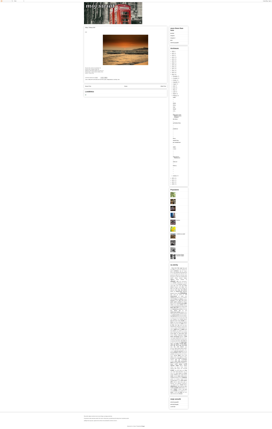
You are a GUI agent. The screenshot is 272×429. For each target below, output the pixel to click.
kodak (171, 319)
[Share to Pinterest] (106, 77)
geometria (180, 302)
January (175, 175)
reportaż (172, 365)
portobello (172, 358)
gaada (182, 300)
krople (182, 320)
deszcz (183, 287)
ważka (176, 383)
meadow (185, 330)
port (181, 357)
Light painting (184, 326)
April (174, 92)
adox (171, 269)
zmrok (186, 392)
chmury (177, 279)
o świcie (174, 149)
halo (171, 306)
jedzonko (174, 315)
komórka (181, 319)
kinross (177, 317)
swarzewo (176, 374)
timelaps (182, 379)
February (175, 95)
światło (171, 376)
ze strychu (175, 392)
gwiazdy (181, 304)
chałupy (185, 278)
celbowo (176, 278)
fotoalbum (185, 299)
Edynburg (183, 293)
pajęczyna (176, 351)
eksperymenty (173, 296)
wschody (115, 79)
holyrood (174, 309)
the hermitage (177, 379)
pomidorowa (175, 128)
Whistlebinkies (184, 383)
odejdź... (174, 147)
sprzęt (185, 371)
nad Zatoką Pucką (177, 123)
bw (177, 276)
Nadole (171, 338)
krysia (186, 320)
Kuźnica (185, 322)
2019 (173, 65)
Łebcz (176, 325)
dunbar (171, 291)
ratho (186, 362)
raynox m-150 (173, 364)
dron (182, 290)
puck (177, 362)
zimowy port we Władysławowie (176, 157)
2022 (173, 59)
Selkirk (178, 370)
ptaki (171, 362)
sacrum (182, 367)
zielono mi (175, 161)
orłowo (186, 349)
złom (183, 392)
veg (186, 382)
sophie (171, 371)
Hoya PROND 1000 (175, 310)
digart (171, 288)
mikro (177, 333)
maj (180, 329)
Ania (186, 269)
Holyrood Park (179, 309)
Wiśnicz (185, 384)
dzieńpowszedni (179, 291)
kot (173, 320)
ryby (175, 367)
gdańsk (171, 302)
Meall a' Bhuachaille (174, 332)
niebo (182, 342)
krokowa (179, 320)
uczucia (179, 380)
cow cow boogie (175, 284)
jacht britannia (177, 313)
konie (171, 320)
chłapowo (172, 279)
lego (178, 325)
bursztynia (172, 276)
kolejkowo (175, 319)
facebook (172, 33)
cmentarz (174, 282)
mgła (175, 333)
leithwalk (172, 326)
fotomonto (172, 300)
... (173, 99)
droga (179, 290)
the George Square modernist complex (180, 255)
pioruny (171, 355)
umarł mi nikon (176, 382)
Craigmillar (180, 284)
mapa (177, 330)
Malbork (174, 330)
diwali (174, 288)
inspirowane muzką (175, 312)
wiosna (181, 385)
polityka (175, 356)
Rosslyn (181, 365)
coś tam (185, 282)
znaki (171, 393)
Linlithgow (176, 328)
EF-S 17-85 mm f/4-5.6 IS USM (178, 294)
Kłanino (184, 317)
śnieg (186, 370)
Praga (183, 358)
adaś (186, 268)
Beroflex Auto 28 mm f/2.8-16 (181, 272)
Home (125, 86)
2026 (173, 51)
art (182, 271)
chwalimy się (184, 279)
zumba (174, 97)
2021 (173, 61)
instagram (172, 35)
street (185, 373)
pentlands (172, 354)
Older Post (163, 86)
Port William (184, 356)
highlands (184, 307)
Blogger (143, 426)
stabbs (177, 373)
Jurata (176, 316)
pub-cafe (174, 362)
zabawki (171, 390)
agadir (173, 269)
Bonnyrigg (182, 275)
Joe (183, 315)
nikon (171, 346)
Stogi (183, 373)
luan (186, 328)
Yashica (183, 387)
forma (181, 299)
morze (171, 336)
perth (175, 354)
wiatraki (174, 384)
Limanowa (172, 328)
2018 (173, 67)
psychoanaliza (184, 361)
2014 (173, 74)
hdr (176, 306)
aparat (171, 271)
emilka (182, 296)
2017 (173, 68)
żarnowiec (185, 390)
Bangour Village (173, 272)
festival (182, 297)
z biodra (175, 389)
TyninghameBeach (173, 380)
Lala (179, 323)
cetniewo (180, 278)
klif (186, 317)
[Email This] (101, 77)
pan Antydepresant (177, 142)
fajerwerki (176, 297)
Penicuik (172, 352)
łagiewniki (176, 323)
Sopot (174, 107)
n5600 (185, 336)
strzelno (171, 374)
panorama (181, 351)
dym (174, 291)
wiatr (171, 384)
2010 (173, 184)
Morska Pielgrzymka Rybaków (180, 335)
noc (174, 347)
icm (183, 310)
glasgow (185, 302)
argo (180, 271)
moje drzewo (181, 333)
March (174, 93)
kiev (175, 317)
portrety (179, 358)
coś (182, 282)
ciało (177, 281)
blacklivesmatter (178, 273)
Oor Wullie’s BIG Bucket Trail (175, 349)
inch (186, 310)
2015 (173, 72)
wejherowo (179, 383)
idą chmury (175, 119)
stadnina (180, 373)
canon (179, 276)
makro (183, 329)
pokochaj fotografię (174, 404)
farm (179, 297)
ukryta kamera (184, 380)
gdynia (175, 302)
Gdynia (174, 103)
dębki (180, 287)
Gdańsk (174, 109)
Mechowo (179, 332)
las (171, 325)
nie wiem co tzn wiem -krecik (175, 342)
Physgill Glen (179, 354)
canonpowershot (184, 276)
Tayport (180, 377)
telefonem (184, 377)
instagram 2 (172, 38)
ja (174, 313)
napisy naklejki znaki (177, 338)
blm (177, 275)
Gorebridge (179, 303)
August (174, 84)
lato (173, 325)
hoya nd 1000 (184, 309)
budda (186, 275)
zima (118, 79)
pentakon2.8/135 (184, 352)
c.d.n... (174, 111)
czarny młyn (178, 285)
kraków (176, 320)
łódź (184, 328)
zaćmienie (179, 390)
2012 (173, 180)
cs (186, 284)
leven (181, 326)
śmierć (183, 370)
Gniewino (175, 303)
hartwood (174, 306)
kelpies (173, 317)
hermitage (180, 307)
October (175, 80)
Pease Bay (185, 351)
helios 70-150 (184, 306)
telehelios (171, 379)
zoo (173, 393)
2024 (173, 55)
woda (178, 386)
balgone (185, 271)
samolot (185, 367)
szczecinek (175, 376)
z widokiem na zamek (180, 234)
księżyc (171, 322)
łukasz (178, 329)
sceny (172, 370)
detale (186, 287)
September (175, 82)
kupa (180, 322)
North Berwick (180, 347)
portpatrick (176, 358)
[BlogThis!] (102, 77)
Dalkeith (172, 287)
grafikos (171, 304)
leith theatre (185, 325)
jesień (177, 315)
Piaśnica (185, 354)
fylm (180, 300)
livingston (180, 328)
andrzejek (183, 269)
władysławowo (110, 79)
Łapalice (185, 323)
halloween (185, 304)
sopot (174, 371)
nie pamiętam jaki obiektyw (175, 341)
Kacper (178, 316)
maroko (180, 330)
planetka (175, 355)
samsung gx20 (173, 368)
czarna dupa (172, 285)
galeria (185, 300)
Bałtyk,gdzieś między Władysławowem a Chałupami (177, 116)
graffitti (185, 303)
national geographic (174, 42)
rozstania (171, 367)
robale (177, 365)
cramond (184, 284)
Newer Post (88, 86)
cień (180, 281)
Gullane (178, 304)
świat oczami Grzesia (182, 374)
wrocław (172, 387)
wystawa (180, 387)
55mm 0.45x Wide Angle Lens (178, 268)
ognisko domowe (181, 348)
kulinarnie (177, 322)
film (178, 299)
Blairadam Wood (184, 273)
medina (182, 332)
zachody (175, 390)
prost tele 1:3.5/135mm (181, 359)
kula (174, 322)
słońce (181, 370)
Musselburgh (176, 336)
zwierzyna (180, 393)
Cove (171, 284)
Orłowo (174, 105)
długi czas (178, 288)
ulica (171, 382)
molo (186, 333)
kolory (179, 319)
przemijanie (172, 361)
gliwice (171, 303)
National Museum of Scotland (179, 339)
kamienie (181, 316)
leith (181, 325)
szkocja (179, 376)
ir (184, 312)
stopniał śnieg (176, 140)
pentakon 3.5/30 (177, 352)
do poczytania (182, 288)
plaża (105, 79)
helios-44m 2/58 (174, 307)
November (175, 78)
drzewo (174, 138)
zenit (178, 392)
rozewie (185, 365)
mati (183, 330)
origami (183, 349)
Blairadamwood (173, 275)
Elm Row (178, 220)
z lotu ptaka (184, 389)
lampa (182, 323)
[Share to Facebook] (105, 77)
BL (174, 273)
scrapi (176, 370)
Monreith (171, 335)
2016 (173, 70)
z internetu (179, 389)
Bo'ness (179, 275)
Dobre (176, 290)
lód (182, 328)
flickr (171, 40)
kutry (182, 322)
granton (175, 304)
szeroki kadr (172, 406)
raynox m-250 (183, 364)
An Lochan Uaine (178, 269)
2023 (173, 57)
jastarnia (181, 313)
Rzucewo (178, 367)
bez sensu (172, 273)
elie (178, 296)
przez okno (177, 361)
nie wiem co (184, 341)
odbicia (176, 348)
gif (182, 302)
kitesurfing (180, 317)
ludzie (175, 329)
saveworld (185, 368)
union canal (182, 382)
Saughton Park (179, 368)
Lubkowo (172, 329)
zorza (175, 393)
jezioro (181, 315)
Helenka (180, 306)
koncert (185, 319)
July (174, 86)
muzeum (181, 336)
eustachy (172, 297)
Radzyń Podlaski (182, 362)
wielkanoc (177, 384)
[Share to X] (104, 77)
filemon (176, 299)
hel (178, 306)
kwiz (174, 323)
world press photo (183, 386)
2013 (173, 178)
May (174, 90)
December (175, 76)
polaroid (183, 355)
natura (186, 339)
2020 (173, 63)
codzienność (179, 282)
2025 (173, 53)
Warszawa (172, 383)
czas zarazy (184, 285)
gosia (182, 303)
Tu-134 (185, 379)
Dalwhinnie (176, 287)
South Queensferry (179, 371)
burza (175, 276)
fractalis (176, 300)
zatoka (171, 392)
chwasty (173, 281)
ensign (186, 296)
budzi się (174, 165)
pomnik (178, 356)
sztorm (182, 376)
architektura (176, 271)
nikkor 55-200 (179, 344)
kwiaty (171, 323)
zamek (182, 390)
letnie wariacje (177, 326)
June (174, 88)
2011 (173, 182)
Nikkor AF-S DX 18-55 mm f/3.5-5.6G (96, 79)
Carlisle (171, 278)
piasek (182, 354)
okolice (185, 348)
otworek (171, 351)
